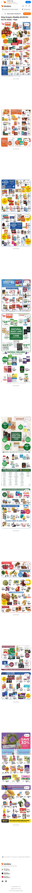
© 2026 (16, 886)
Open (28, 2)
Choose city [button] (27, 9)
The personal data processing (16, 890)
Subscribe (28, 13)
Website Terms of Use (16, 888)
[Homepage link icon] (2, 857)
